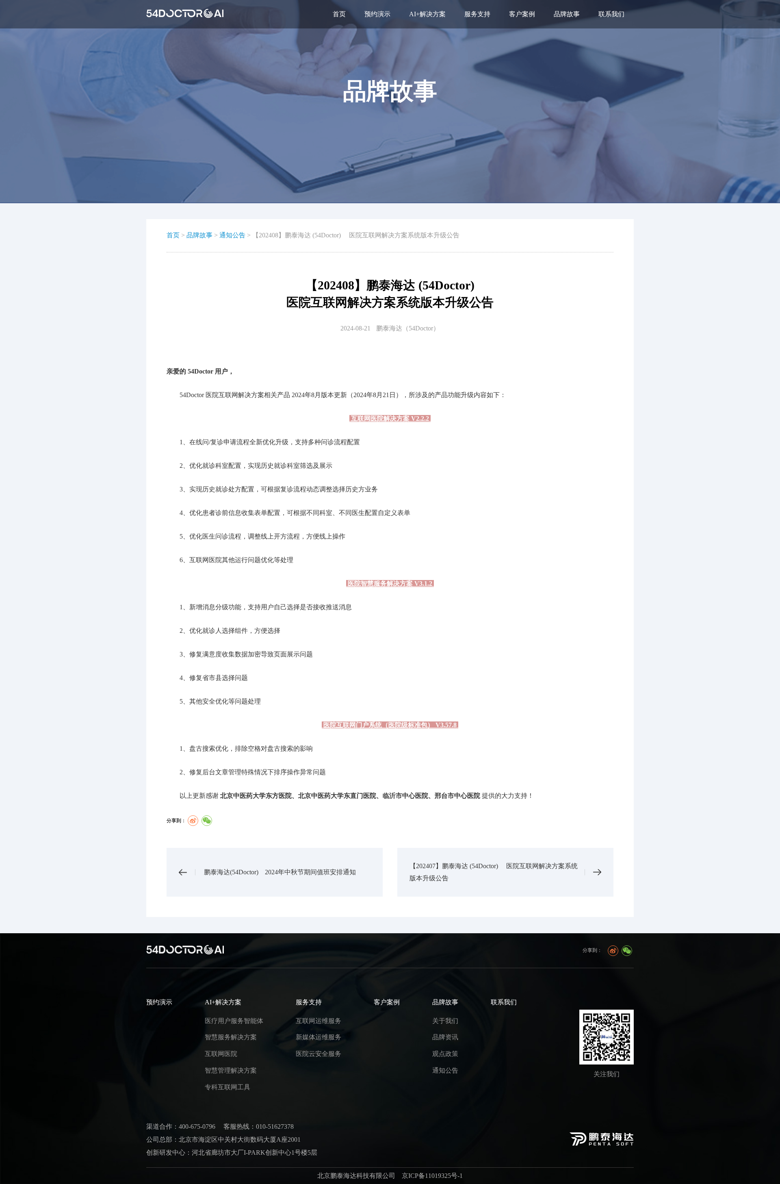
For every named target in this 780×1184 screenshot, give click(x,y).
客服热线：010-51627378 (258, 1126)
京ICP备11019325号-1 (432, 1175)
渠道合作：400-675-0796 (180, 1126)
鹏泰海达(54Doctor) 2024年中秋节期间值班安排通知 (280, 872)
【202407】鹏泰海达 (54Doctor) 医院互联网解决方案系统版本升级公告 (494, 872)
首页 (339, 14)
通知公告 (232, 235)
